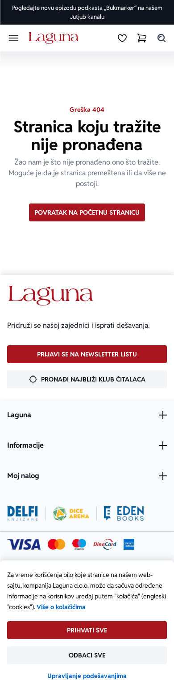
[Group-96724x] (104, 544)
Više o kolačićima (61, 607)
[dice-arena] (71, 513)
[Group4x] (79, 544)
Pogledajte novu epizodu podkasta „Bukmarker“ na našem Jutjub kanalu (87, 12)
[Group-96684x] (124, 513)
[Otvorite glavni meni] (13, 38)
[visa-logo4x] (24, 544)
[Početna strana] (55, 38)
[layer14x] (129, 544)
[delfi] (22, 513)
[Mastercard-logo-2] (56, 544)
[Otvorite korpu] (142, 38)
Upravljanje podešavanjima (87, 676)
